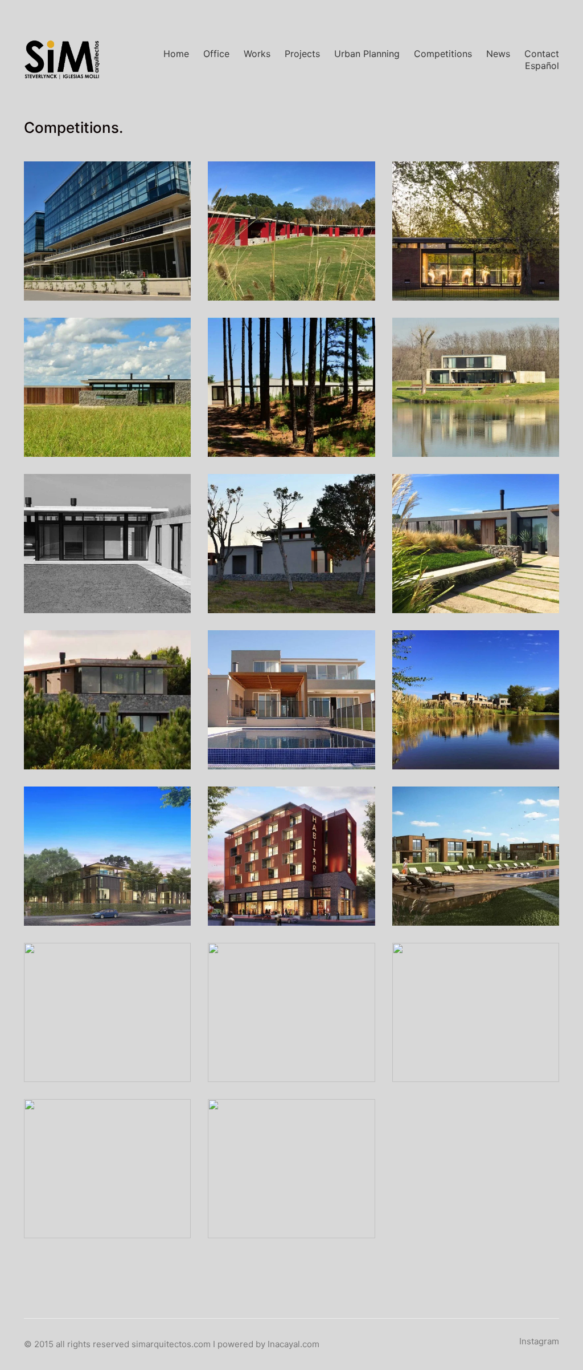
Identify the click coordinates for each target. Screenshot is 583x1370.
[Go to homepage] (62, 60)
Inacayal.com (293, 1344)
